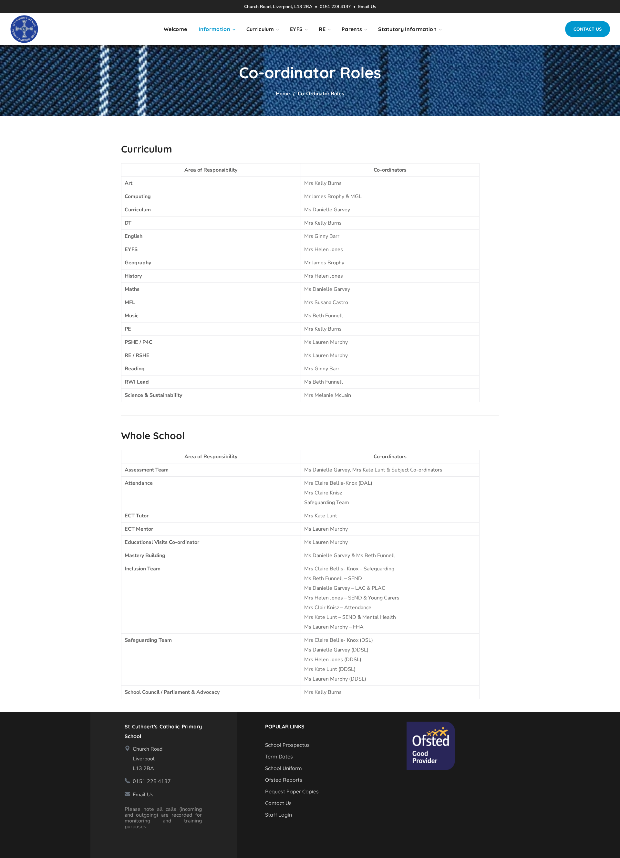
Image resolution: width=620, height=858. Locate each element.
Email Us (367, 7)
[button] (587, 29)
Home (283, 93)
